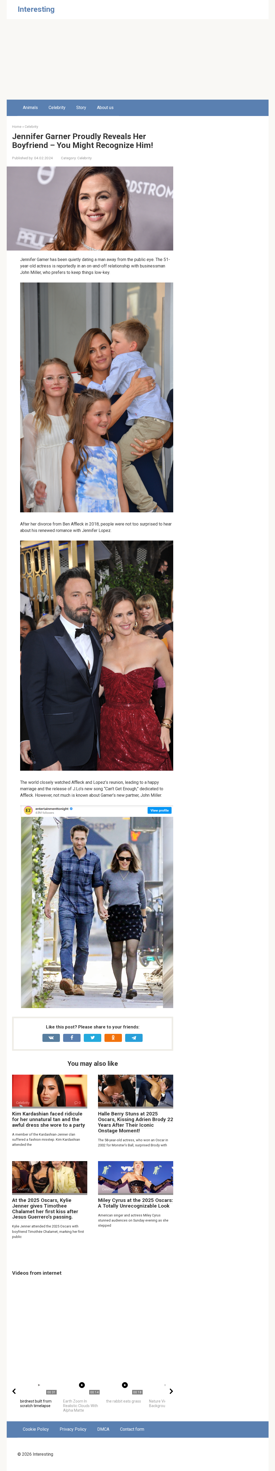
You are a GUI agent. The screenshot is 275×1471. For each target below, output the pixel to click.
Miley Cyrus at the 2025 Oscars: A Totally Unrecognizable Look (135, 1203)
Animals (30, 107)
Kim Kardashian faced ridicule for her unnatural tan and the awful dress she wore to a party (48, 1119)
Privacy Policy (73, 1429)
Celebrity (57, 107)
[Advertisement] (137, 59)
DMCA (103, 1429)
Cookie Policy (36, 1429)
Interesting (36, 9)
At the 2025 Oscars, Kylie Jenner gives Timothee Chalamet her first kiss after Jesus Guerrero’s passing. (45, 1208)
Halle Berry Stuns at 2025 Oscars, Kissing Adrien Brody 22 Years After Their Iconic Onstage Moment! (135, 1122)
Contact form (132, 1429)
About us (105, 107)
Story (81, 107)
